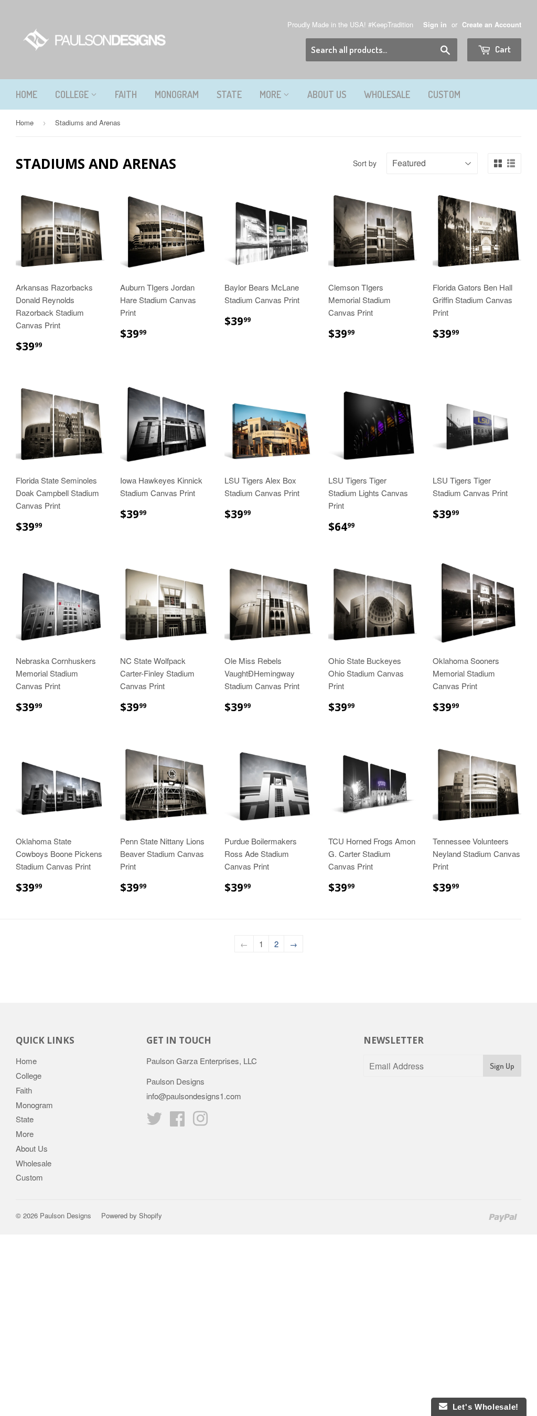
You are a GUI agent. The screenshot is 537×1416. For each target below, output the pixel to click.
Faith (126, 94)
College (73, 94)
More (271, 94)
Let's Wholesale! (483, 1406)
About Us (326, 94)
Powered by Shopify (131, 1215)
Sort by (365, 163)
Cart (502, 49)
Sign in (435, 24)
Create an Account (491, 24)
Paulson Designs (65, 1215)
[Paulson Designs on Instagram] (200, 1121)
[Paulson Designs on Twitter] (154, 1121)
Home (26, 94)
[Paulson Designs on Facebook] (177, 1121)
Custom (444, 94)
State (229, 94)
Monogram (177, 94)
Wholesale (387, 94)
